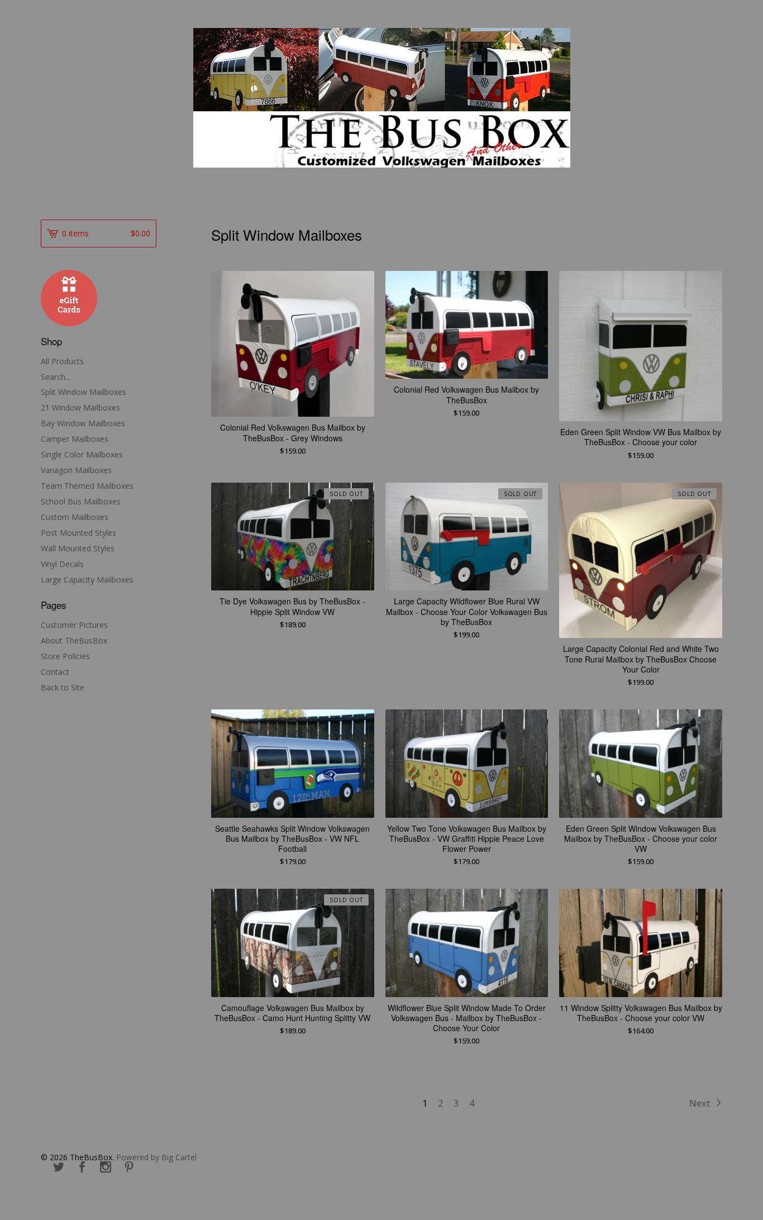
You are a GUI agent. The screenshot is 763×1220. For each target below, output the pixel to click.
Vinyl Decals (62, 564)
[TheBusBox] (381, 98)
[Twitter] (58, 1167)
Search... (55, 377)
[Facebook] (82, 1167)
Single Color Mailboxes (82, 454)
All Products (62, 361)
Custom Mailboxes (74, 517)
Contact (55, 671)
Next (700, 1103)
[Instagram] (105, 1167)
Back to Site (62, 687)
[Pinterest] (129, 1167)
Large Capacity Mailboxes (87, 579)
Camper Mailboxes (74, 438)
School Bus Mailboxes (81, 501)
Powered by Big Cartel (156, 1157)
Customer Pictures (74, 624)
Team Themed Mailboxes (87, 485)
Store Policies (65, 656)
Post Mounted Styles (78, 532)
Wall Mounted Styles (78, 548)
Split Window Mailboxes (83, 392)
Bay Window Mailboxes (83, 423)
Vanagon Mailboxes (76, 470)
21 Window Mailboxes (80, 407)
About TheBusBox (74, 640)
